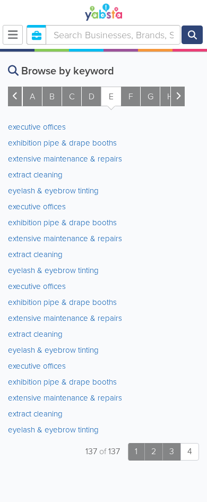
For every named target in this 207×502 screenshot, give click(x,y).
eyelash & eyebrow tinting (53, 191)
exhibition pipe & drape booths (62, 143)
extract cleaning (35, 175)
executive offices (37, 127)
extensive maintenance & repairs (65, 159)
